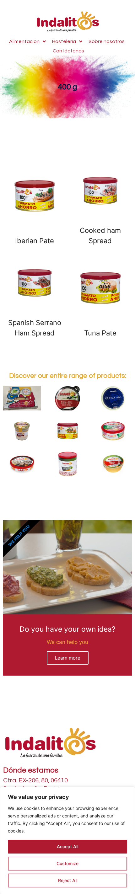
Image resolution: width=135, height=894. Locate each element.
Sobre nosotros (107, 41)
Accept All (67, 846)
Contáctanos (68, 50)
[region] (67, 840)
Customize (67, 863)
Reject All (67, 880)
